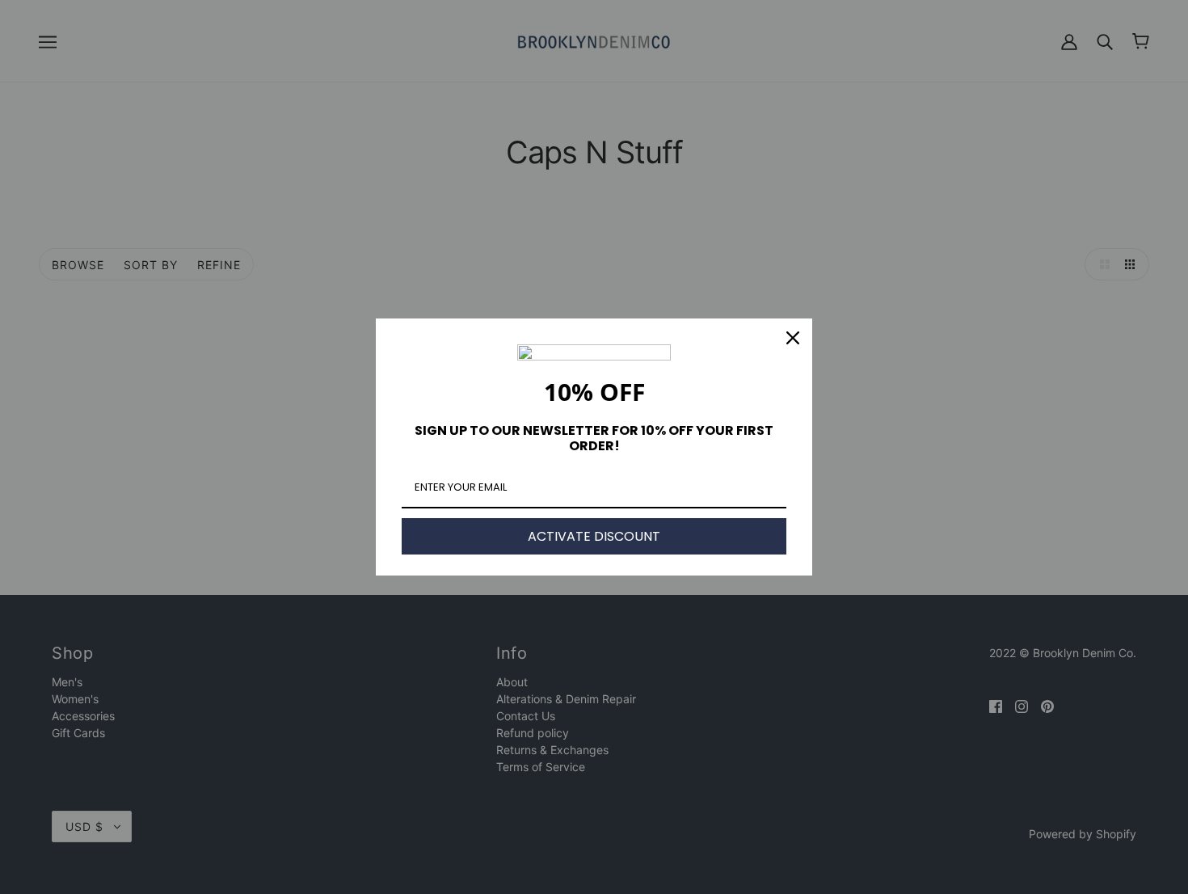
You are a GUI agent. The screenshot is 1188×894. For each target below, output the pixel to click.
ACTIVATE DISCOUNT (594, 536)
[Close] (792, 337)
